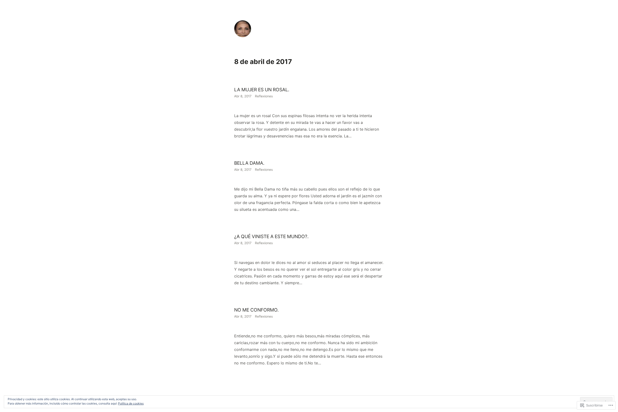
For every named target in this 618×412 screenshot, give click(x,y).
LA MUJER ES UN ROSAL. (261, 89)
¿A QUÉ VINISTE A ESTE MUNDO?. (271, 236)
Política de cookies (131, 403)
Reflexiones (264, 96)
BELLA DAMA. (249, 163)
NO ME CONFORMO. (257, 310)
